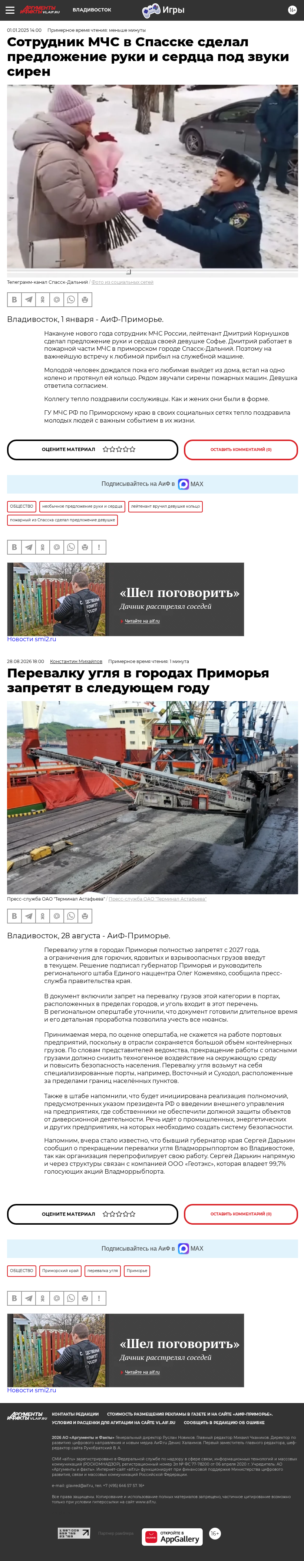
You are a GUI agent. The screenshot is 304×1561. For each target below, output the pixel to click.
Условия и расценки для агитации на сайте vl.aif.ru (113, 1422)
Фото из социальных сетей (122, 282)
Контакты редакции (75, 1414)
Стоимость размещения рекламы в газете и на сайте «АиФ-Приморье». (190, 1414)
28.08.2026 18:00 (25, 661)
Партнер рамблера (115, 1533)
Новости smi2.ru (31, 639)
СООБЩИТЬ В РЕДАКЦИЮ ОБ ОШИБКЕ (224, 1422)
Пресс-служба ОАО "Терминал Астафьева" (157, 899)
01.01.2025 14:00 (24, 30)
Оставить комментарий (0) (241, 449)
